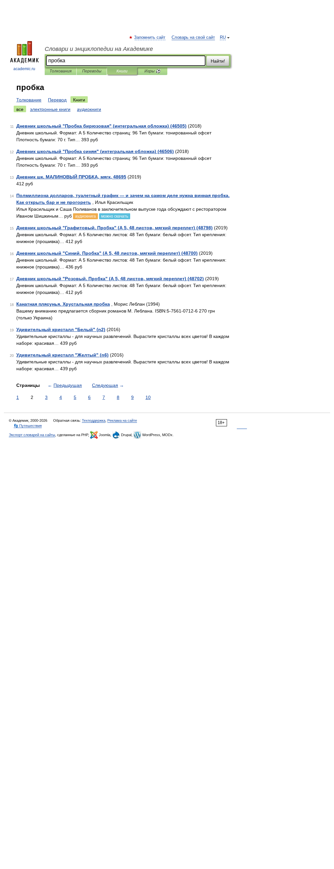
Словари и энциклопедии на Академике (99, 49)
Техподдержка (93, 420)
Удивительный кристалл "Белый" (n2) (60, 329)
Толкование (28, 99)
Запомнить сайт (150, 37)
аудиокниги (89, 109)
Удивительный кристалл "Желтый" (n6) (62, 355)
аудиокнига (85, 216)
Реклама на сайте (122, 420)
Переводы (91, 71)
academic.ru (24, 69)
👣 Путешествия (28, 426)
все (19, 109)
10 (148, 397)
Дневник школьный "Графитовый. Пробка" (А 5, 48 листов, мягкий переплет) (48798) (114, 227)
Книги (122, 71)
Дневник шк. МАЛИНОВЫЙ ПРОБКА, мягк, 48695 (71, 176)
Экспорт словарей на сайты (32, 435)
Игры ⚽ (152, 71)
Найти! (218, 61)
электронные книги (50, 109)
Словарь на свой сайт (193, 37)
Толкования (60, 71)
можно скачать (114, 216)
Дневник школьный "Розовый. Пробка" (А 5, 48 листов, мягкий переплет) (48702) (110, 278)
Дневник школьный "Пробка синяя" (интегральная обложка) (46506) (95, 151)
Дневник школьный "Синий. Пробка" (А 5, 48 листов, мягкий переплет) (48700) (107, 253)
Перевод (57, 99)
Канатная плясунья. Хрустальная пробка (63, 304)
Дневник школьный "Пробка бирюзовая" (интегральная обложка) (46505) (101, 126)
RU (223, 37)
